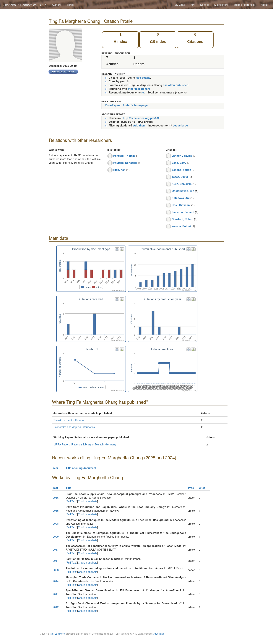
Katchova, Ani (181, 198)
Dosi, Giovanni (181, 205)
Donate (204, 4)
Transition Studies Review (68, 420)
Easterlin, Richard (183, 212)
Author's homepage (135, 105)
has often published (175, 85)
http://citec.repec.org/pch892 (141, 118)
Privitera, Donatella (125, 162)
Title (68, 488)
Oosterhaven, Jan (183, 191)
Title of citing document (81, 468)
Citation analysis (87, 501)
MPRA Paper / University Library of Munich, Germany (84, 444)
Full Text (71, 501)
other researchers (139, 88)
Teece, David (180, 177)
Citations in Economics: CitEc (24, 4)
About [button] (264, 4)
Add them (139, 125)
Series (70, 4)
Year (55, 468)
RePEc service (57, 633)
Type (191, 488)
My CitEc (180, 4)
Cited (202, 488)
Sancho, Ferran (181, 170)
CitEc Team (159, 633)
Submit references (244, 4)
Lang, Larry (179, 162)
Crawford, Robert (182, 219)
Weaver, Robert (181, 226)
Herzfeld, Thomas (124, 155)
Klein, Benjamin (182, 184)
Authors (56, 4)
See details (143, 77)
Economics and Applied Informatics (74, 427)
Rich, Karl (119, 170)
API (193, 4)
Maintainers (221, 4)
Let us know (180, 125)
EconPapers (113, 105)
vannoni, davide (182, 155)
